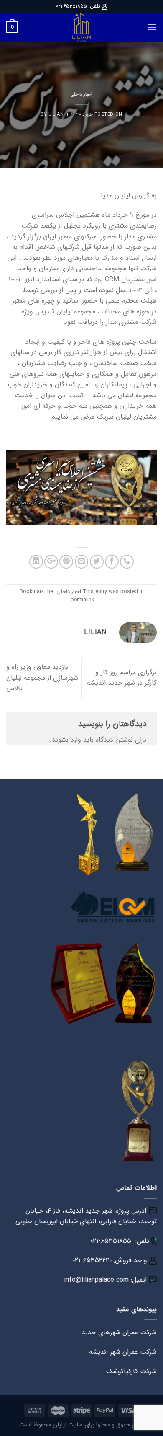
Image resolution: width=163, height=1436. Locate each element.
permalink (82, 600)
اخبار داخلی (81, 94)
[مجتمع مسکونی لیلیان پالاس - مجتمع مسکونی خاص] (81, 27)
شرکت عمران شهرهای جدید (119, 1332)
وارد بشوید (66, 740)
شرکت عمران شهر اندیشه (123, 1352)
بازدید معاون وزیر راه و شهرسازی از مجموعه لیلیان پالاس (42, 677)
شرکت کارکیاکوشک (131, 1371)
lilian (56, 114)
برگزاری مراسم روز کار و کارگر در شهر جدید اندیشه (122, 677)
